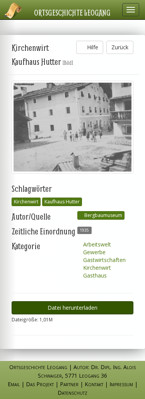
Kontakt (94, 384)
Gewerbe (94, 252)
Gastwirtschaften (104, 260)
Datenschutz (72, 392)
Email (14, 384)
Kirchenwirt (26, 201)
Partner (69, 384)
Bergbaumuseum (102, 215)
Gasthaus (94, 275)
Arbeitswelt (96, 244)
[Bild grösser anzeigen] (72, 127)
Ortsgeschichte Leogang (72, 12)
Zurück (119, 47)
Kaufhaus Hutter (62, 201)
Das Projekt (40, 384)
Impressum (121, 384)
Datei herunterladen (72, 307)
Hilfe (91, 47)
